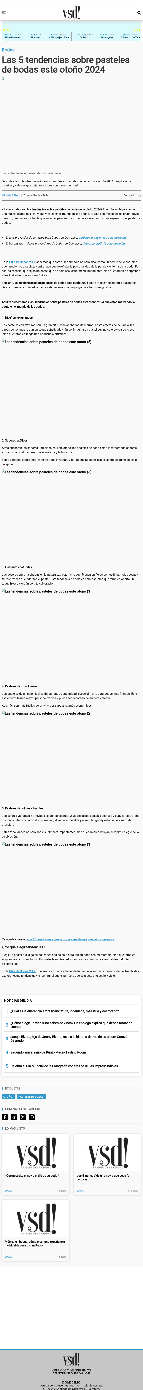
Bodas (8, 1190)
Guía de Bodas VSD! (22, 262)
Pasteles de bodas (30, 1096)
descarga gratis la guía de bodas (103, 243)
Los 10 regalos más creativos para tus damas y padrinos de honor (70, 939)
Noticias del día (18, 1000)
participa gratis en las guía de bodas (102, 237)
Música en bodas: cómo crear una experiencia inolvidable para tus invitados (35, 1243)
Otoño (7, 1096)
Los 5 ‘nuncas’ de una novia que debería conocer (103, 1177)
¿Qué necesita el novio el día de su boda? (32, 1175)
